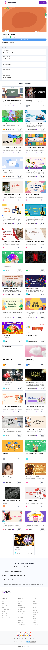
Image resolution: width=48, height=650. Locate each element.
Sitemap (23, 641)
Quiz (3, 601)
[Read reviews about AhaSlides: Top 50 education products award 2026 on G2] (24, 634)
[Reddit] (34, 638)
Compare (20, 601)
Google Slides (20, 620)
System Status (16, 641)
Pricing (34, 598)
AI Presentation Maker (6, 609)
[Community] (20, 638)
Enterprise (35, 603)
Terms (34, 616)
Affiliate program (21, 611)
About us (35, 610)
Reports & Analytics (6, 617)
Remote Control (5, 615)
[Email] (14, 638)
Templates (20, 605)
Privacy (34, 618)
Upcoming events (21, 607)
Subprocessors (36, 626)
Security (34, 622)
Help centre (20, 609)
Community (12, 42)
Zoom (19, 626)
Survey (3, 611)
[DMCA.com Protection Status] (31, 641)
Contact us (35, 612)
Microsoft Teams (21, 624)
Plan (34, 601)
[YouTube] (25, 638)
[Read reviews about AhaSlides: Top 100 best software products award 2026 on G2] (19, 634)
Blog (19, 603)
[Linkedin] (23, 638)
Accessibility (35, 624)
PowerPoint (20, 622)
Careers (34, 614)
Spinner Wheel (5, 613)
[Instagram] (31, 638)
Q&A (3, 607)
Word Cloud (4, 605)
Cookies (34, 620)
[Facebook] (28, 638)
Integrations (20, 617)
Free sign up (42, 2)
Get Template (25, 39)
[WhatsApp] (17, 638)
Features (4, 598)
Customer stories (21, 613)
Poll (3, 603)
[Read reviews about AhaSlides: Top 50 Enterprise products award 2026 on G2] (29, 634)
